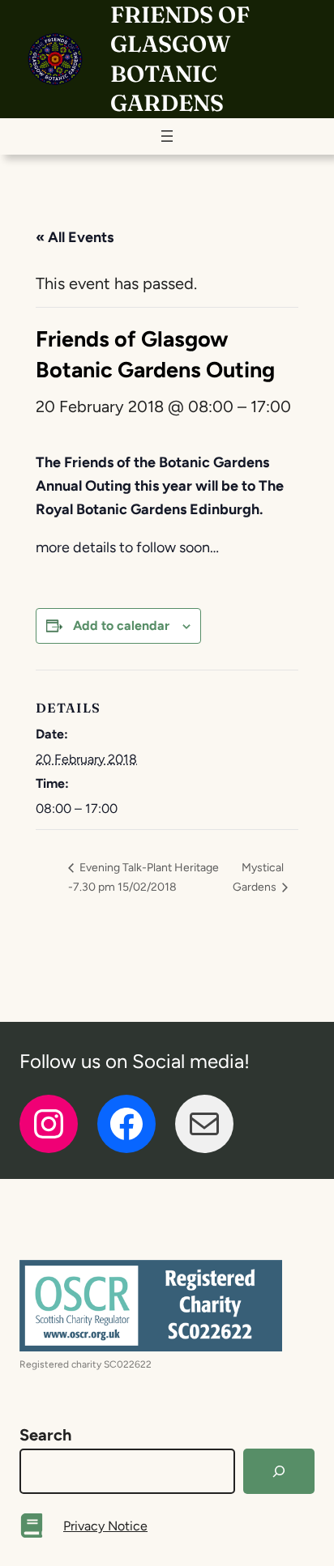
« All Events (74, 237)
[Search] (279, 1471)
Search (45, 1435)
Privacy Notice (105, 1526)
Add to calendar (121, 625)
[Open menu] (167, 136)
